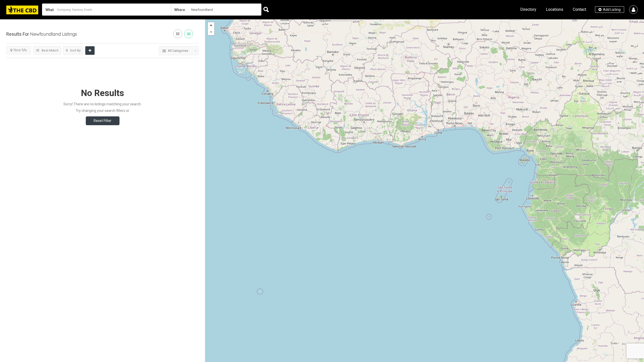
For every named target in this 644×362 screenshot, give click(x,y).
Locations (554, 9)
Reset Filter (102, 121)
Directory (528, 9)
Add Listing (611, 10)
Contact (579, 9)
